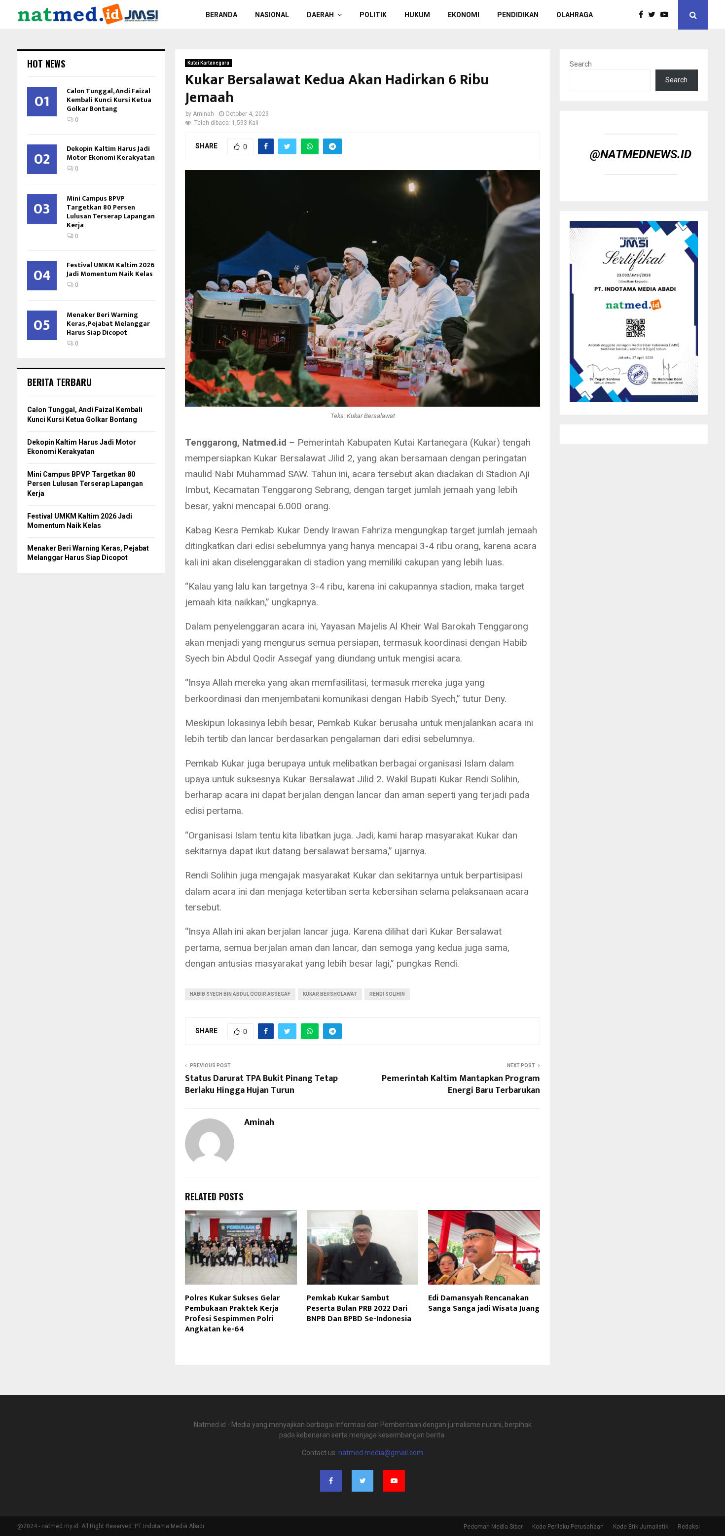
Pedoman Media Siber (493, 1526)
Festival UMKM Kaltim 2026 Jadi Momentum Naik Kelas (110, 269)
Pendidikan (518, 15)
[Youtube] (666, 15)
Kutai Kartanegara (208, 63)
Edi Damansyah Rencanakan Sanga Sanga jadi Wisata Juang (484, 1303)
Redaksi (689, 1526)
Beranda (221, 15)
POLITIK (373, 15)
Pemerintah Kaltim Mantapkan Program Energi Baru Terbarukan (461, 1084)
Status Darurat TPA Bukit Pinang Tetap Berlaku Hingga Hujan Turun (261, 1084)
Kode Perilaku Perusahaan (568, 1526)
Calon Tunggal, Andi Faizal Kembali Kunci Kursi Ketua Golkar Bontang (109, 99)
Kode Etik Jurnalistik (640, 1526)
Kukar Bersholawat (330, 994)
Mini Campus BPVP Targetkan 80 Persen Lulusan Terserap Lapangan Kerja (111, 212)
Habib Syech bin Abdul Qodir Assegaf (240, 994)
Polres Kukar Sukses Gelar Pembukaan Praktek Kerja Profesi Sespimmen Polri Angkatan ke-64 (232, 1313)
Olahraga (574, 15)
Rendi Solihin (387, 994)
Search (581, 64)
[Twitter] (654, 15)
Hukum (417, 15)
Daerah (320, 15)
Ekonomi (463, 15)
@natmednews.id (640, 154)
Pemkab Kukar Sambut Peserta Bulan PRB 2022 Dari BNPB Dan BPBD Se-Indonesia (359, 1309)
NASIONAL (272, 15)
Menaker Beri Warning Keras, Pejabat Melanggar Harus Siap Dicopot (108, 323)
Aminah (203, 113)
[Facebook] (643, 15)
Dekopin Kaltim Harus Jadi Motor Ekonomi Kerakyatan (111, 153)
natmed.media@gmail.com (380, 1453)
